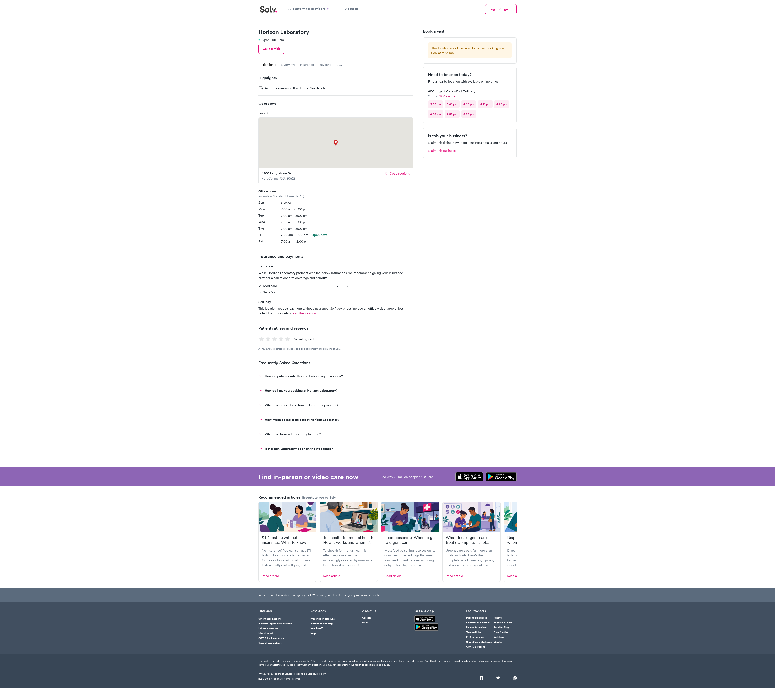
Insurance (307, 65)
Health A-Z (316, 628)
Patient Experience (476, 618)
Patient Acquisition (476, 627)
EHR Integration (475, 637)
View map (450, 96)
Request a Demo (503, 622)
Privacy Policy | (266, 673)
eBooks (498, 642)
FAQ (339, 65)
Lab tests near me (268, 628)
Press (365, 622)
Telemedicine (473, 632)
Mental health (265, 633)
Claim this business (442, 151)
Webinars (499, 637)
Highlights (269, 65)
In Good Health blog (321, 623)
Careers (366, 618)
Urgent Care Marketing (479, 642)
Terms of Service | (284, 673)
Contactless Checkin (478, 622)
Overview (288, 65)
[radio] (435, 104)
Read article (270, 576)
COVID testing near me (271, 638)
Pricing (498, 618)
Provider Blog (501, 627)
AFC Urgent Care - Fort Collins (450, 91)
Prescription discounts (323, 619)
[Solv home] (268, 9)
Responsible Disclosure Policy (310, 673)
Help (313, 633)
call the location (304, 313)
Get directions (400, 173)
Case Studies (501, 632)
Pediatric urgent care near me (275, 623)
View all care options (270, 643)
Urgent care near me (270, 619)
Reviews (325, 65)
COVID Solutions (475, 647)
